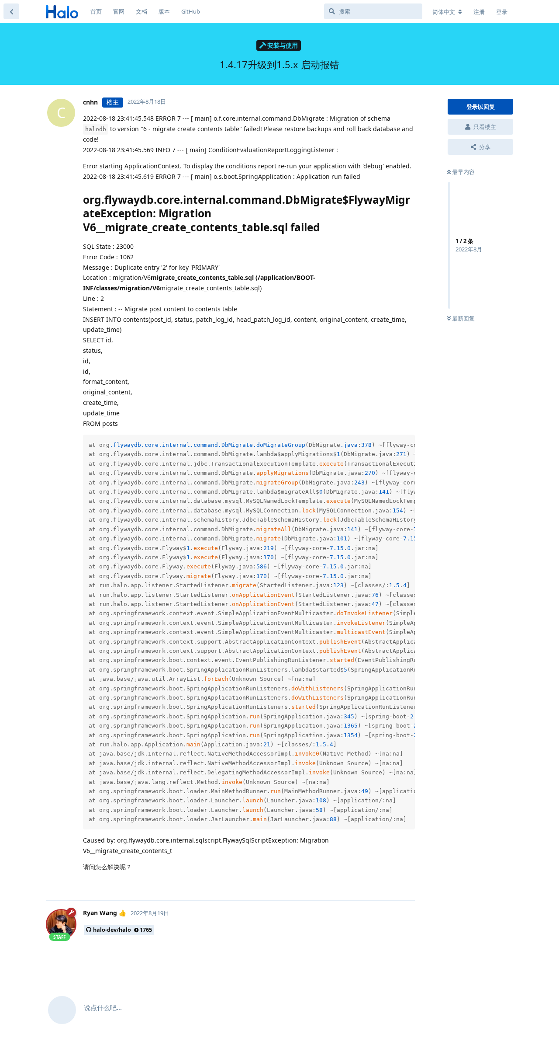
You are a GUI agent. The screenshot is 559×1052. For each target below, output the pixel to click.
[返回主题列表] (11, 11)
